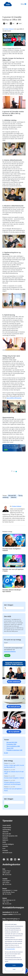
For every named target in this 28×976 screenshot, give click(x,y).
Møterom (5, 840)
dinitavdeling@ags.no (13, 919)
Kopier (20, 23)
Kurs (3, 848)
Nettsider (5, 846)
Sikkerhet (13, 497)
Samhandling (6, 829)
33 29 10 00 (6, 874)
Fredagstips (11, 744)
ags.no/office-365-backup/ (14, 398)
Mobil (4, 842)
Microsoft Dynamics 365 (9, 836)
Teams (10, 748)
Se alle (6, 753)
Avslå (14, 969)
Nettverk (5, 838)
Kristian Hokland (8, 29)
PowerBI (5, 850)
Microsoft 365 (12, 495)
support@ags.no (14, 921)
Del (6, 23)
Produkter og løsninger (14, 750)
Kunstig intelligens (8, 844)
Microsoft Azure (7, 852)
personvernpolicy (11, 949)
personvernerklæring (9, 651)
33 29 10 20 (17, 914)
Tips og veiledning (13, 746)
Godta (14, 965)
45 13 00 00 (7, 894)
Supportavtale (6, 827)
